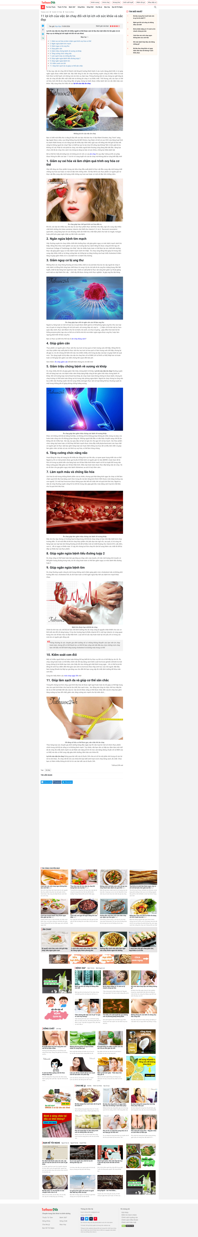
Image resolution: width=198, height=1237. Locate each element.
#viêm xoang (95, 2)
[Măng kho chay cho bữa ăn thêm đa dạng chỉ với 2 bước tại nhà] (143, 906)
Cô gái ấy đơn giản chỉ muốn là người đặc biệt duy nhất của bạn (82, 1191)
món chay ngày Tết (71, 676)
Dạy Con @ (106, 1085)
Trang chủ (45, 12)
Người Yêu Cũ (65, 1143)
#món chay (105, 2)
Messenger (68, 782)
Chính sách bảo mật (128, 1222)
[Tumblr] (91, 1219)
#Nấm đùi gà (140, 2)
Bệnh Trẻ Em (90, 968)
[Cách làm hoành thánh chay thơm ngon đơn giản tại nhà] (54, 906)
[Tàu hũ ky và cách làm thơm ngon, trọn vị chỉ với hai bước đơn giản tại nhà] (143, 877)
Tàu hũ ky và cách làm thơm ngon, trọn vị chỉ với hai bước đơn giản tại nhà (143, 887)
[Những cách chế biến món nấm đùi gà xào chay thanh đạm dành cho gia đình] (114, 877)
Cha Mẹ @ (98, 7)
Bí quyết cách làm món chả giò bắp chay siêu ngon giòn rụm (55, 949)
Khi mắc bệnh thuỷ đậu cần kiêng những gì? (144, 987)
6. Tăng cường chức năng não (61, 53)
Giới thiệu (124, 1212)
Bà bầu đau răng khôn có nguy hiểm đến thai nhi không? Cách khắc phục (114, 1105)
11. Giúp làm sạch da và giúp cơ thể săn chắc (66, 66)
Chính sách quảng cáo (129, 1217)
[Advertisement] (82, 810)
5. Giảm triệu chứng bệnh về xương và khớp (65, 51)
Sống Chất (90, 7)
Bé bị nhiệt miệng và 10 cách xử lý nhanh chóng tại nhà (114, 987)
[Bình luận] (43, 38)
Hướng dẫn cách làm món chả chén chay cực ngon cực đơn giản (113, 916)
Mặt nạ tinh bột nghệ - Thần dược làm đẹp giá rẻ (109, 1073)
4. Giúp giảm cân (56, 49)
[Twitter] (86, 1219)
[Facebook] (43, 30)
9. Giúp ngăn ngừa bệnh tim (60, 61)
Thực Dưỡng (69, 12)
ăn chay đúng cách (79, 339)
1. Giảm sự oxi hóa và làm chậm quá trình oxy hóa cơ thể (70, 41)
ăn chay (93, 154)
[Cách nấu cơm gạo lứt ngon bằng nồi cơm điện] (84, 906)
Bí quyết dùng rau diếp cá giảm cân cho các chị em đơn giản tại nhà (110, 1047)
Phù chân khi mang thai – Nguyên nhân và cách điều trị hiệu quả (143, 1131)
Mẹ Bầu (89, 1085)
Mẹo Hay (107, 7)
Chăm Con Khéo (97, 1085)
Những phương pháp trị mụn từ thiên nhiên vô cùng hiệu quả (81, 1047)
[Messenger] (43, 34)
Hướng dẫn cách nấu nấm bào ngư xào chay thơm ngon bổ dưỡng (112, 949)
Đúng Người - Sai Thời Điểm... (107, 1190)
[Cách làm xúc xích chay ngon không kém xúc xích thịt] (54, 877)
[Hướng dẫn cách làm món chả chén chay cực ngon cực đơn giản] (114, 906)
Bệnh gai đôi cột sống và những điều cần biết (87, 987)
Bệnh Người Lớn (100, 968)
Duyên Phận (83, 1143)
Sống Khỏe (81, 7)
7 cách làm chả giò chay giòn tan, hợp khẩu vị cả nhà (141, 949)
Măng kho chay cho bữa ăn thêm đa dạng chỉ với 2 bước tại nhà (143, 916)
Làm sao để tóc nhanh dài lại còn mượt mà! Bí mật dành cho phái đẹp (82, 1073)
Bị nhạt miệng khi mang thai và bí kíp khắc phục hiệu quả (143, 1105)
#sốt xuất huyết (128, 2)
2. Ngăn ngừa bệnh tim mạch (60, 44)
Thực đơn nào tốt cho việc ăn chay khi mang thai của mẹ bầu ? (82, 887)
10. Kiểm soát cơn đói (58, 63)
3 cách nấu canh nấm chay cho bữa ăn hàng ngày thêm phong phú (84, 949)
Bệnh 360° (72, 7)
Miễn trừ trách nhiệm (129, 1215)
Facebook (58, 782)
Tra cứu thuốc (50, 7)
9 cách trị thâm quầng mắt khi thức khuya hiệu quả (53, 1073)
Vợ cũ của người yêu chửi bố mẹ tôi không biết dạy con (81, 1161)
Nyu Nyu (58, 26)
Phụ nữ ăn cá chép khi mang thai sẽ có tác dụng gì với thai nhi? (115, 1131)
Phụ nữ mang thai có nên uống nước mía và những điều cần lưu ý (86, 1131)
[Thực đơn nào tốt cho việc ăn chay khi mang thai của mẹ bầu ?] (84, 877)
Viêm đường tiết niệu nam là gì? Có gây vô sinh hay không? (87, 1015)
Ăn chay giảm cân (61, 362)
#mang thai (116, 2)
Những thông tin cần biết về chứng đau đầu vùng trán (143, 1015)
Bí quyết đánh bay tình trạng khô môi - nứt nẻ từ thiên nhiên (54, 1047)
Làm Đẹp (58, 1028)
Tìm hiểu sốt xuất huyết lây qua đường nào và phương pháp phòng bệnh (115, 1015)
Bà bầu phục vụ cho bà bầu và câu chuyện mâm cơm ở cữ (53, 1191)
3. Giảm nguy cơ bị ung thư (59, 46)
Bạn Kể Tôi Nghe (117, 7)
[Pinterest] (95, 1219)
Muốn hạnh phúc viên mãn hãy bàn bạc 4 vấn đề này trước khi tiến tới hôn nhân (110, 1162)
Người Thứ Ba (74, 1143)
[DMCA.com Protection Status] (127, 1225)
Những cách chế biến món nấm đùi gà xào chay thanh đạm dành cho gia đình (113, 887)
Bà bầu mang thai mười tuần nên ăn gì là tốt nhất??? (88, 1104)
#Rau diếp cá (152, 2)
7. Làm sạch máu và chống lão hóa (62, 56)
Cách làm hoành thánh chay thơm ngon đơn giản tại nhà (53, 916)
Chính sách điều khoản (129, 1220)
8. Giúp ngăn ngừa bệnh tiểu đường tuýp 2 (65, 58)
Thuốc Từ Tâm (62, 7)
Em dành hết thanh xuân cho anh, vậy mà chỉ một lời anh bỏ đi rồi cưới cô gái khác (54, 1162)
